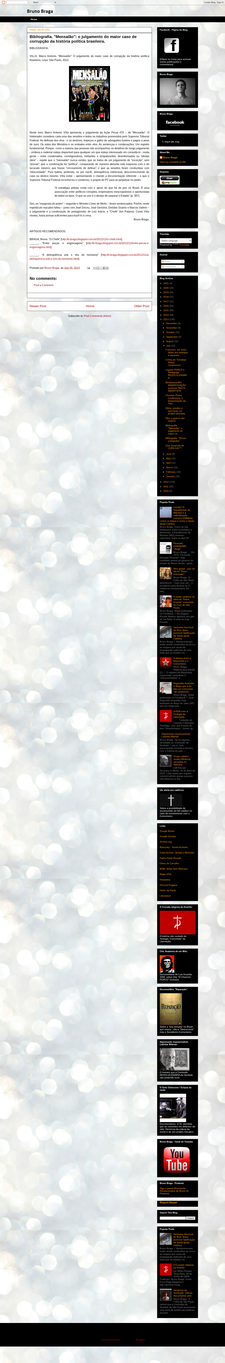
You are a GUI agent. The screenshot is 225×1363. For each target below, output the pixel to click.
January (170, 476)
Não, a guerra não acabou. (175, 419)
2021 (166, 283)
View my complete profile (173, 162)
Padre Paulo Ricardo (170, 858)
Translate (184, 244)
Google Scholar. (168, 836)
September (172, 336)
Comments (170, 266)
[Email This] (94, 268)
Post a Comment (43, 285)
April (168, 462)
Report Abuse (168, 1202)
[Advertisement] (176, 208)
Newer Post (38, 306)
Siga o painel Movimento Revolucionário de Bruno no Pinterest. (174, 1191)
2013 (166, 319)
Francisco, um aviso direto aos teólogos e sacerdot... (177, 352)
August (170, 341)
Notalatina (165, 879)
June (169, 454)
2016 (166, 306)
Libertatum (165, 895)
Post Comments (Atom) (97, 316)
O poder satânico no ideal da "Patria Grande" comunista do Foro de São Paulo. (184, 602)
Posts (167, 261)
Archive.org (166, 841)
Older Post (141, 306)
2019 (166, 292)
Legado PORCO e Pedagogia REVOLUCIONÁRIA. (176, 373)
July (168, 345)
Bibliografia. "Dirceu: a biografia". (176, 439)
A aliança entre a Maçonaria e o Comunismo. (182, 661)
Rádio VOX (165, 874)
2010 (166, 491)
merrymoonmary (110, 1339)
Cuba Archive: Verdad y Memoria (177, 852)
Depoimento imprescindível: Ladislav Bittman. (176, 735)
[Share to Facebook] (104, 268)
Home (34, 19)
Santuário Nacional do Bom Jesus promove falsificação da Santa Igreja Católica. (184, 633)
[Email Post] (88, 267)
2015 (166, 310)
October (170, 332)
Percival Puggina (168, 885)
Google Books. (167, 831)
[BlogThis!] (97, 268)
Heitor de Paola (168, 890)
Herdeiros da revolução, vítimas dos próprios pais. (182, 1293)
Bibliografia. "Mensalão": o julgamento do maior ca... (174, 429)
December (172, 323)
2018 (166, 296)
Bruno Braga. (170, 157)
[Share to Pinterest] (107, 268)
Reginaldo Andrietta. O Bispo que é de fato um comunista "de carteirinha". (184, 687)
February (171, 472)
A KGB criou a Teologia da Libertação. (180, 714)
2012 (166, 482)
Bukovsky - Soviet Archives (174, 847)
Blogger (140, 1339)
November (172, 327)
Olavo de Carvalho (169, 863)
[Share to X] (101, 268)
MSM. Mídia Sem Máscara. (174, 868)
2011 (166, 486)
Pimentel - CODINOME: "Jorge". (180, 546)
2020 (166, 288)
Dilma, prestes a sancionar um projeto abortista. (176, 411)
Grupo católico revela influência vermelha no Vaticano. (181, 760)
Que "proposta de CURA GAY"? (175, 447)
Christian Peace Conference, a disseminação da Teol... (176, 399)
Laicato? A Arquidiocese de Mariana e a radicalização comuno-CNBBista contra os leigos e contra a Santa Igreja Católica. (177, 515)
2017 (166, 301)
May (168, 458)
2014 (166, 315)
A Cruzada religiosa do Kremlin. (183, 1266)
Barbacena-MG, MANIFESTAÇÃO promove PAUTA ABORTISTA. (176, 386)
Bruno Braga (40, 11)
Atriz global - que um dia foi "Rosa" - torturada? (184, 571)
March (169, 467)
